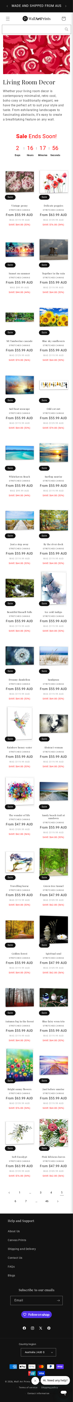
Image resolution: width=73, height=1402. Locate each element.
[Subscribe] (58, 1300)
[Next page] (57, 1201)
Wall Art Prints (22, 1381)
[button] (8, 18)
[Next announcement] (66, 6)
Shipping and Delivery (22, 1248)
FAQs (11, 1266)
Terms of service (28, 1387)
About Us (14, 1231)
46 (47, 1201)
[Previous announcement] (7, 6)
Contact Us (15, 1257)
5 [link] (62, 1192)
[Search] (66, 29)
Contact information (38, 1393)
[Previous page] (9, 1192)
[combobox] (36, 29)
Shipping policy (49, 1387)
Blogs (11, 1275)
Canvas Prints (17, 1240)
